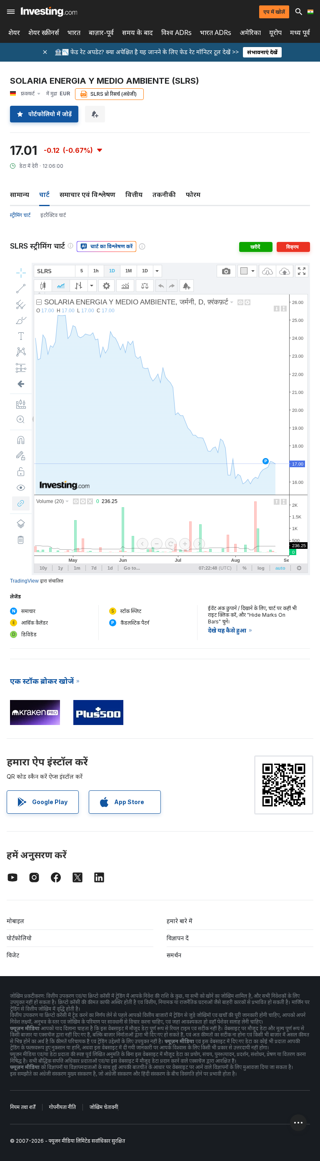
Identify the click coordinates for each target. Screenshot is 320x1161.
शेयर (14, 32)
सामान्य (19, 194)
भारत (74, 32)
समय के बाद (137, 32)
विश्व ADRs (176, 32)
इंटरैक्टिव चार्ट (53, 215)
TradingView (24, 581)
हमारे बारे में (179, 920)
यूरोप (275, 32)
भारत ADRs (215, 32)
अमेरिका (250, 32)
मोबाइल (15, 920)
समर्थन (174, 955)
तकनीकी (164, 194)
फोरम (193, 194)
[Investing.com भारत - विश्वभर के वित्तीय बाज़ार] (49, 12)
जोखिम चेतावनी (104, 1107)
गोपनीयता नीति (62, 1107)
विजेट (13, 955)
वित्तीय (133, 194)
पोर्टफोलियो (19, 938)
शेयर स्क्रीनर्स (43, 32)
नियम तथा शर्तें (22, 1107)
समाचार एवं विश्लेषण (87, 194)
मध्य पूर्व (300, 32)
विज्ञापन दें (178, 938)
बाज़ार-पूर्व (101, 32)
